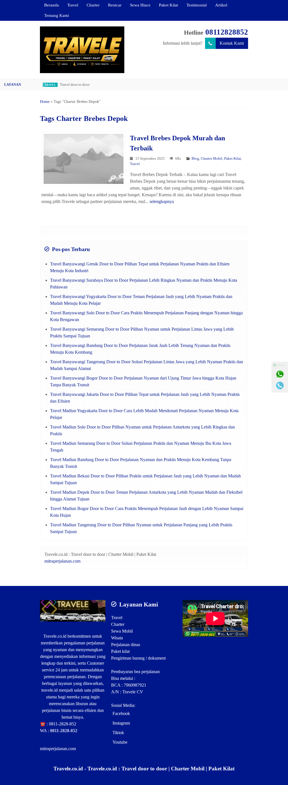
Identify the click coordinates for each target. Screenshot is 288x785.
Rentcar (115, 5)
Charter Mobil (211, 159)
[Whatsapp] (280, 374)
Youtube (119, 742)
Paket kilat (120, 651)
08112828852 (226, 32)
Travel (72, 5)
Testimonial (196, 5)
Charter (93, 5)
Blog (195, 159)
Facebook (121, 713)
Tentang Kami (56, 15)
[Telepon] (280, 385)
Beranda (51, 5)
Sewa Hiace (140, 5)
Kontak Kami (232, 43)
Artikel (221, 5)
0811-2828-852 (62, 723)
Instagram (121, 723)
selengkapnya (162, 201)
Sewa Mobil (122, 631)
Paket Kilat (168, 5)
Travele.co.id (54, 636)
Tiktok (118, 732)
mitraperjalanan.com (62, 561)
